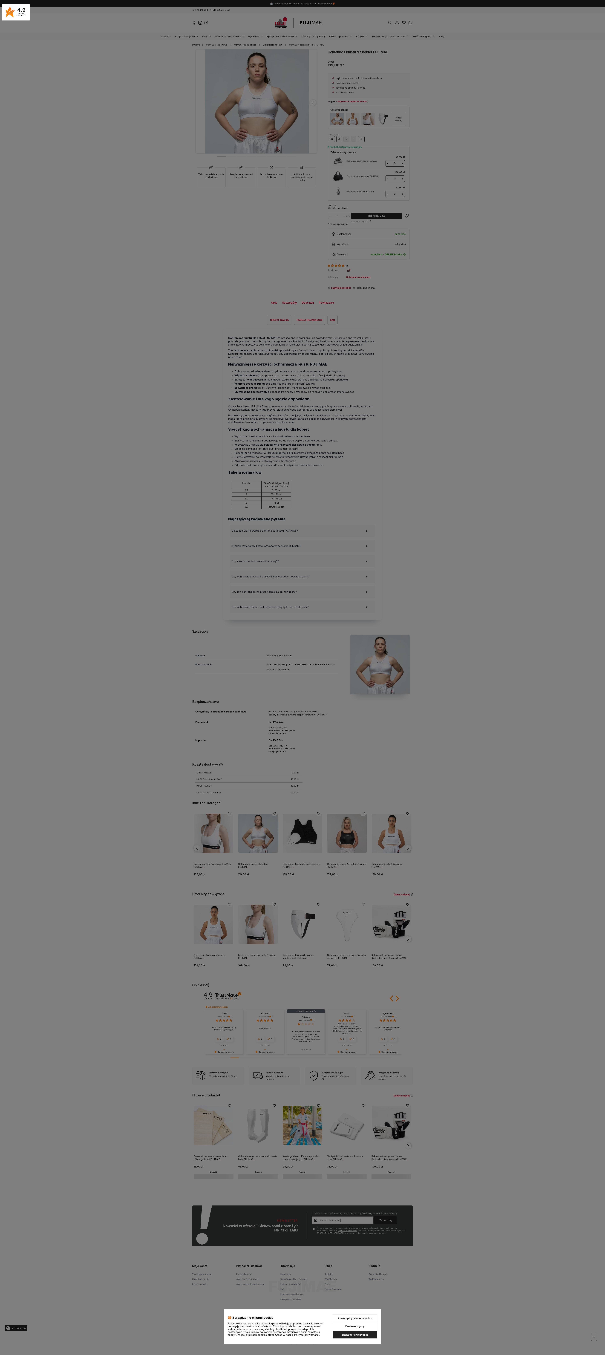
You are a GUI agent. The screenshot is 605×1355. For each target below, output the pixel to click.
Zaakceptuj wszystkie (355, 1334)
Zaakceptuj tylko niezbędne (355, 1318)
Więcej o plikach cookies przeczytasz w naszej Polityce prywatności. (278, 1334)
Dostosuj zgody (355, 1326)
